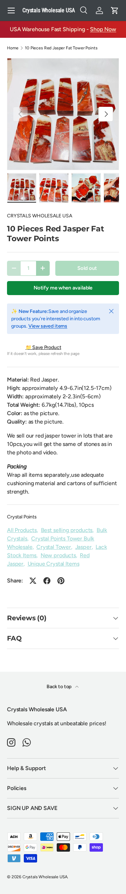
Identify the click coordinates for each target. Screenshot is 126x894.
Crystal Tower (53, 547)
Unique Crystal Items (53, 563)
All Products (22, 530)
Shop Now (103, 29)
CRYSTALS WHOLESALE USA (39, 216)
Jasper (83, 547)
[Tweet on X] (33, 581)
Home (12, 48)
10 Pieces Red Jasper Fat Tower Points (61, 48)
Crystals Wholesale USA (44, 876)
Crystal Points (22, 517)
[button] (114, 10)
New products (58, 555)
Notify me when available (63, 288)
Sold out (87, 268)
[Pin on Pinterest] (61, 581)
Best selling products (67, 530)
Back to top (59, 687)
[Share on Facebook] (47, 581)
